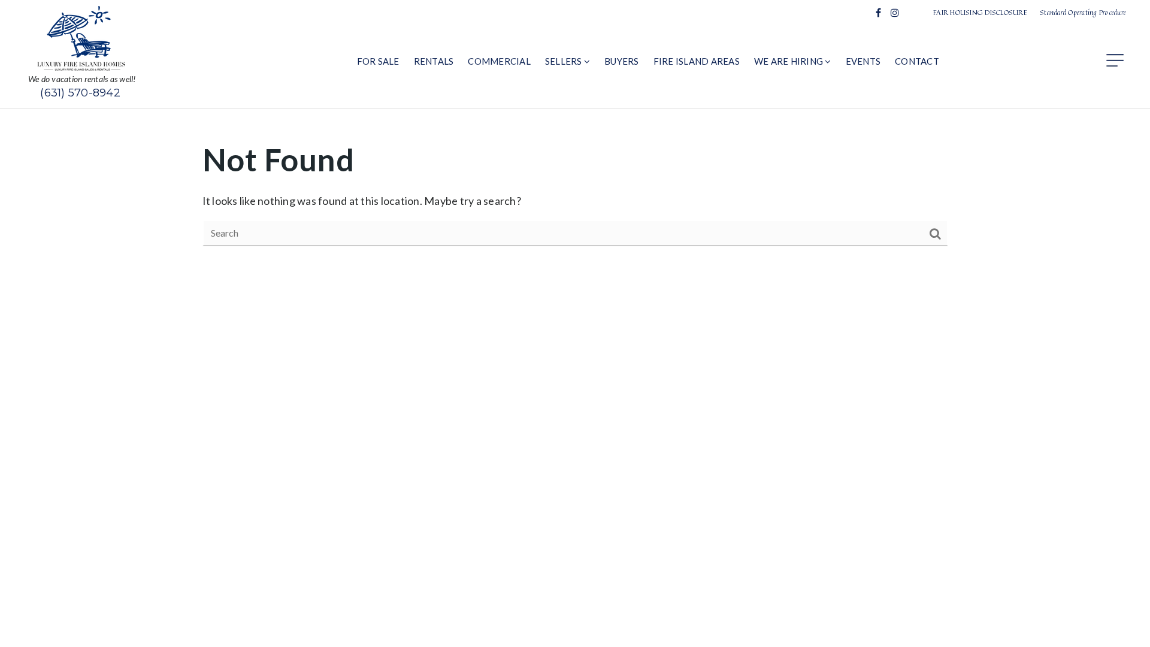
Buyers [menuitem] (621, 61)
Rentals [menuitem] (434, 61)
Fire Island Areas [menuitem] (696, 61)
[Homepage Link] (82, 37)
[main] (575, 192)
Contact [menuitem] (917, 61)
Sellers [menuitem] (564, 61)
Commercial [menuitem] (499, 61)
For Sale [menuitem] (378, 61)
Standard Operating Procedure (1083, 12)
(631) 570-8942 (80, 92)
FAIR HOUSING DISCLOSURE (980, 12)
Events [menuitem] (863, 61)
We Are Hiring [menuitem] (789, 61)
